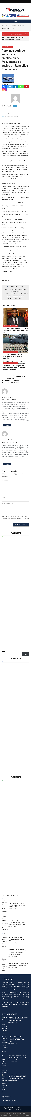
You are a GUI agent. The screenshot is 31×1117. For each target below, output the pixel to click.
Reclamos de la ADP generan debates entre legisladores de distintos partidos (14, 368)
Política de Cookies (6, 1115)
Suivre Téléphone (7, 397)
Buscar (4, 651)
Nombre (4, 497)
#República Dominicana (8, 28)
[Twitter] (10, 86)
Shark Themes (20, 1110)
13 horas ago (13, 908)
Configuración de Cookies (21, 1115)
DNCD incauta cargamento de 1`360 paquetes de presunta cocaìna (13, 357)
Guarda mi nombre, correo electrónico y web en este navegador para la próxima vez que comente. (16, 518)
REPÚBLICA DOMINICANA (10, 325)
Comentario (6, 480)
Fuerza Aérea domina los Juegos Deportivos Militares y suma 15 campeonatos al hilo (18, 1018)
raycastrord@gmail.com (11, 116)
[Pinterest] (26, 86)
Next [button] (28, 34)
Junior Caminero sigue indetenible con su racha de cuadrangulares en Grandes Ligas (17, 1039)
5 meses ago (13, 1080)
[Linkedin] (15, 86)
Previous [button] (25, 34)
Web (3, 509)
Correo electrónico (7, 503)
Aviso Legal (7, 1113)
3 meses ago (13, 1061)
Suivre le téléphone (8, 440)
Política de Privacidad (19, 1113)
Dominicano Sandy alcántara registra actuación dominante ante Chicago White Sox (17, 1076)
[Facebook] (4, 86)
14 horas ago (13, 942)
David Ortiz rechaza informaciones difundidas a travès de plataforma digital (17, 922)
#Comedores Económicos (17, 25)
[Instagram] (4, 89)
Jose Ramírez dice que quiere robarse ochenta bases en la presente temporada (17, 1057)
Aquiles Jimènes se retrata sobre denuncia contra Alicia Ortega (18, 964)
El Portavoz (6, 106)
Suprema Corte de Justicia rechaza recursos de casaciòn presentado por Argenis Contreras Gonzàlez (18, 952)
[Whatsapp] (21, 86)
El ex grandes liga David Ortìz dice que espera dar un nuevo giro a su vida (15, 330)
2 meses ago (13, 1022)
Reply (7, 425)
